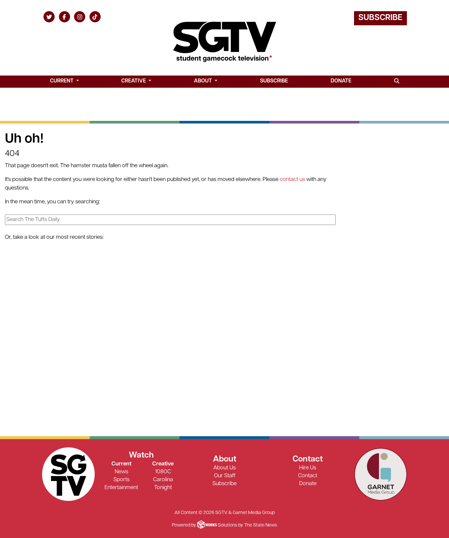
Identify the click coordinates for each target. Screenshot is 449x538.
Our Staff (224, 476)
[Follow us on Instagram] (80, 16)
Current (121, 464)
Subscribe (380, 18)
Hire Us (307, 468)
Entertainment (121, 487)
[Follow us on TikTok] (95, 16)
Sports (121, 479)
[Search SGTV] (396, 82)
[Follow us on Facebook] (65, 16)
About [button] (203, 81)
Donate (341, 81)
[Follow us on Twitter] (49, 16)
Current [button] (62, 81)
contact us (292, 179)
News (121, 472)
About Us (224, 468)
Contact (307, 476)
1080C (163, 472)
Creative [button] (134, 81)
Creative (163, 464)
